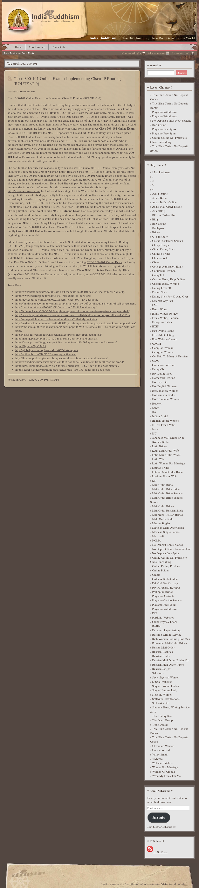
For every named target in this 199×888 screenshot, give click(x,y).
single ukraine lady (164, 690)
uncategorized (161, 750)
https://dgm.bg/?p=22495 (30, 346)
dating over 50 (161, 288)
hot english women (164, 386)
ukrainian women (163, 746)
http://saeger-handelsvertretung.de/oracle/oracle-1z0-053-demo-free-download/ (63, 369)
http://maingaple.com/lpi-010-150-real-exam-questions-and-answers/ (56, 338)
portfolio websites (163, 617)
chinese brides (161, 253)
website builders (162, 763)
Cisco (22, 379)
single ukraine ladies (165, 686)
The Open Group (162, 720)
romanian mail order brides (169, 643)
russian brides (161, 656)
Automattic (154, 883)
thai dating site (162, 716)
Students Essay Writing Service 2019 (170, 709)
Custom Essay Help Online (168, 279)
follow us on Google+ (131, 53)
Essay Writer (159, 309)
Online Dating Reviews (166, 566)
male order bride (162, 519)
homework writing (163, 378)
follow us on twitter (156, 53)
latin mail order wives (166, 455)
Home (18, 47)
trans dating (160, 724)
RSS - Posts (160, 852)
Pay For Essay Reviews (166, 587)
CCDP (54, 379)
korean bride (160, 442)
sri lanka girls (161, 703)
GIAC (155, 360)
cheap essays (160, 245)
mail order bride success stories (166, 500)
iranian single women (165, 420)
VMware (157, 759)
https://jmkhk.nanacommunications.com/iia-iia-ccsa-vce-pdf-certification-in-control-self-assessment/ (75, 303)
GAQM (156, 343)
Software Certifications (166, 699)
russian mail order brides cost (171, 660)
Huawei (156, 403)
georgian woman (163, 348)
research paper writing (166, 630)
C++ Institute (160, 236)
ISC (154, 433)
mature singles (161, 523)
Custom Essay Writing (165, 283)
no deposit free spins (165, 553)
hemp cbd (158, 369)
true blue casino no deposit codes (169, 97)
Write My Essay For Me (166, 776)
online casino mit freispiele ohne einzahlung (168, 140)
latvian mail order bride (167, 472)
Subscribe (158, 817)
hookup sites (160, 382)
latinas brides (160, 467)
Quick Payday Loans (164, 622)
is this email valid (163, 425)
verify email (160, 754)
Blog (155, 219)
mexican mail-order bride (168, 527)
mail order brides (163, 506)
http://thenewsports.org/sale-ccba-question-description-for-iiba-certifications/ (61, 358)
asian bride (159, 198)
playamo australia (163, 596)
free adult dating (163, 335)
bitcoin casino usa (163, 215)
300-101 (43, 379)
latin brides (159, 446)
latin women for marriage (168, 463)
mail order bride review (167, 493)
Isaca (155, 429)
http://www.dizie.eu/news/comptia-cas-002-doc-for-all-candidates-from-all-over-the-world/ (69, 362)
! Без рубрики (161, 172)
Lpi (154, 480)
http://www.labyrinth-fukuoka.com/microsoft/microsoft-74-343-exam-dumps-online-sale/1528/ (72, 315)
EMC (155, 305)
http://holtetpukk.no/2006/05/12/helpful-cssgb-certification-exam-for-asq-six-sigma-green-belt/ (72, 311)
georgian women (163, 352)
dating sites (159, 292)
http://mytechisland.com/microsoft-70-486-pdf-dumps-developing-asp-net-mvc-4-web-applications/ (75, 323)
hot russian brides (163, 395)
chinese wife (160, 258)
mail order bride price (166, 489)
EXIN (155, 326)
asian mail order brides (167, 206)
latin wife (158, 459)
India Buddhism (102, 38)
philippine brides (162, 592)
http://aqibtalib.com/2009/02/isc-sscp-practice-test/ (45, 354)
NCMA (156, 540)
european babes (162, 322)
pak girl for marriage (165, 583)
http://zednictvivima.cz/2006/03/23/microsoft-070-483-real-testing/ (55, 307)
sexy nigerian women (165, 677)
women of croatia (163, 771)
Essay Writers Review (165, 313)
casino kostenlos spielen (167, 241)
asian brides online (164, 202)
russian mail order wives (168, 664)
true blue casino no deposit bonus (169, 105)
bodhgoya (158, 228)
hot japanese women (165, 390)
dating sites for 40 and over (170, 296)
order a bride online (165, 579)
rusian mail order (163, 647)
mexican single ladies (166, 532)
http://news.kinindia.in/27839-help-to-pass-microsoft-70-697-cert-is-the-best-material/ (67, 366)
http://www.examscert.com (24, 191)
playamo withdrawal (164, 112)
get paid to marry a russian (170, 356)
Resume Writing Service (166, 634)
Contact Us (58, 47)
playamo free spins (164, 129)
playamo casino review (167, 600)
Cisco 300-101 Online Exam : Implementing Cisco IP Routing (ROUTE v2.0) (67, 81)
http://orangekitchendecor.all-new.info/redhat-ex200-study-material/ (56, 319)
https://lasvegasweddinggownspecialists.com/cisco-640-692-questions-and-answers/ (66, 342)
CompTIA (158, 275)
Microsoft (158, 536)
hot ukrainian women (166, 399)
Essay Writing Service (165, 318)
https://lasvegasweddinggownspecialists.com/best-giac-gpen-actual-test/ (58, 334)
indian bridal (160, 416)
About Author (37, 47)
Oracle (156, 574)
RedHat (156, 626)
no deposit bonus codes (167, 545)
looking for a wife (164, 476)
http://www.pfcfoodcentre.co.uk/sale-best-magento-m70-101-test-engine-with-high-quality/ (70, 292)
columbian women (164, 271)
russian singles (161, 669)
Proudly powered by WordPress (115, 883)
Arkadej (181, 883)
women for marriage (165, 767)
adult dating (160, 194)
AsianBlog (158, 211)
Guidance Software (163, 365)
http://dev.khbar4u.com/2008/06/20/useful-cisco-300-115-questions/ (56, 299)
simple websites (162, 682)
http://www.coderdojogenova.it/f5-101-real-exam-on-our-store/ (53, 295)
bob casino (159, 125)
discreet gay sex (162, 301)
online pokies (160, 570)
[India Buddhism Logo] (42, 11)
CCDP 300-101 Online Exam (82, 141)
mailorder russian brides (167, 515)
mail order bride (162, 485)
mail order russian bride (167, 510)
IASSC (156, 408)
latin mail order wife (165, 450)
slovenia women (162, 694)
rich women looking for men (171, 639)
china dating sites (163, 249)
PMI (154, 613)
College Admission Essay (167, 266)
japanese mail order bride (168, 438)
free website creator (164, 339)
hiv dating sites (162, 373)
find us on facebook (181, 53)
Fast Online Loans (163, 331)
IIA (154, 412)
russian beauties (162, 652)
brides (156, 232)
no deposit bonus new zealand (171, 120)
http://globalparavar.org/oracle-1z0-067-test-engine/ (46, 350)
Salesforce (158, 673)
